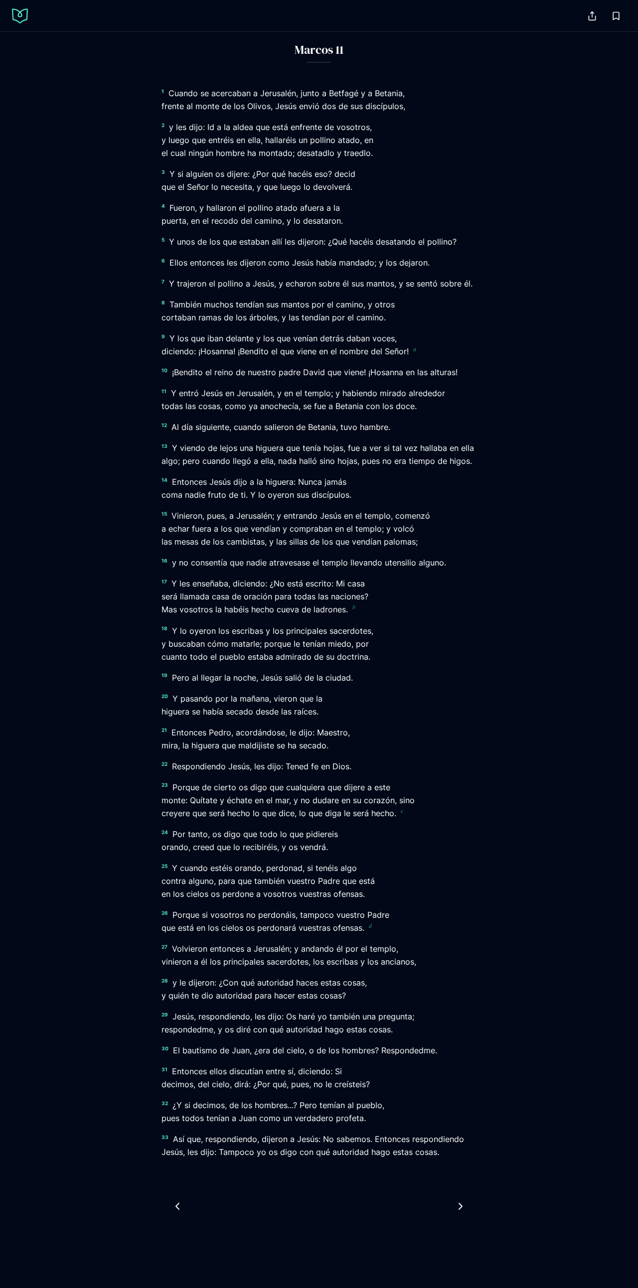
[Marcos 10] (177, 1206)
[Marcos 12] (461, 1206)
